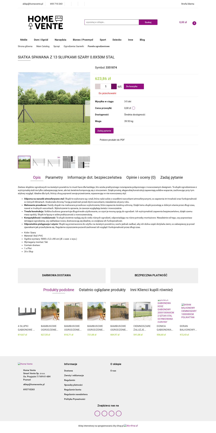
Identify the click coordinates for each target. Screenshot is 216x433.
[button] (70, 364)
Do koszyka (132, 86)
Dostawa (68, 370)
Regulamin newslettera (76, 394)
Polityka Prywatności (74, 399)
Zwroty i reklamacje (74, 375)
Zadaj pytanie (104, 130)
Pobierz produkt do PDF (112, 139)
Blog (142, 39)
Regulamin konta (72, 389)
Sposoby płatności (73, 385)
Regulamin (69, 380)
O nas (113, 370)
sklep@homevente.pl (34, 384)
